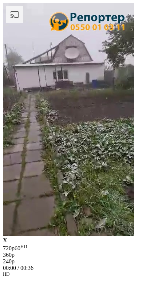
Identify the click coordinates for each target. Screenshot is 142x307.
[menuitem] (71, 248)
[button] (71, 275)
